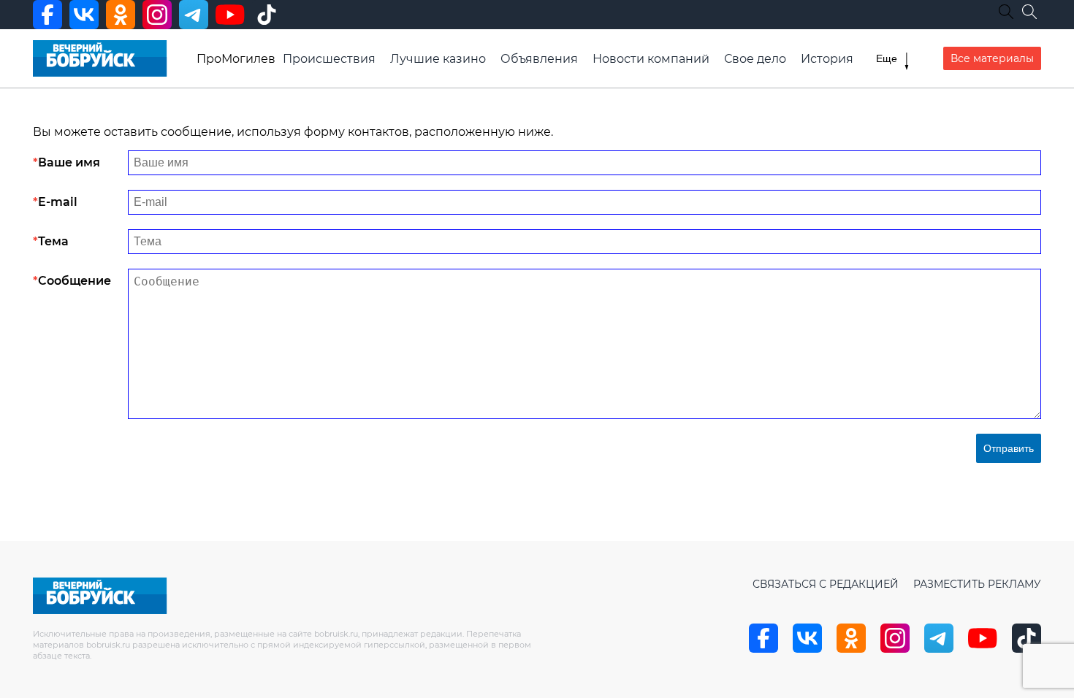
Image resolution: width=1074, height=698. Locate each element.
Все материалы (992, 58)
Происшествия (329, 59)
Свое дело (755, 59)
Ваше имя (69, 162)
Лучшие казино (438, 59)
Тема (53, 241)
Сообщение (74, 281)
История (827, 59)
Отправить (1008, 448)
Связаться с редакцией (826, 584)
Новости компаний (651, 59)
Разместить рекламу (977, 584)
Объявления (539, 59)
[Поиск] (1029, 11)
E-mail (57, 202)
